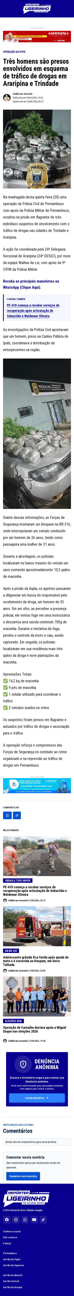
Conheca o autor (12, 1231)
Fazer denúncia (34, 1098)
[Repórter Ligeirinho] (37, 9)
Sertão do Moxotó (12, 1275)
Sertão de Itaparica (13, 1265)
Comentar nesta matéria (23, 1176)
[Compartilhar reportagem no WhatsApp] (7, 815)
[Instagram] (16, 1219)
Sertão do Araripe (12, 1287)
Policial (7, 1243)
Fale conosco (10, 1237)
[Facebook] (7, 1219)
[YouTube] (34, 1219)
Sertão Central (11, 1281)
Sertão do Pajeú (11, 1259)
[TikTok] (43, 1219)
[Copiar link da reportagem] (17, 815)
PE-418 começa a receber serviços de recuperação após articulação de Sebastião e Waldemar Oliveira (33, 310)
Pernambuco (10, 1253)
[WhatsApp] (25, 1219)
